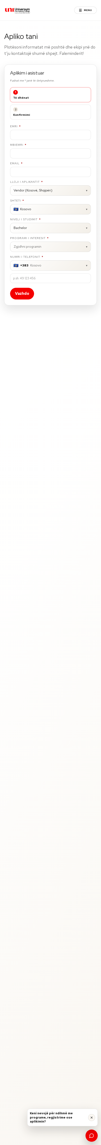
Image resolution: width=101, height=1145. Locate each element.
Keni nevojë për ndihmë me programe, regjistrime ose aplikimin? (51, 1117)
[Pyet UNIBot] (91, 1136)
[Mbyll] (91, 1117)
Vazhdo (22, 293)
